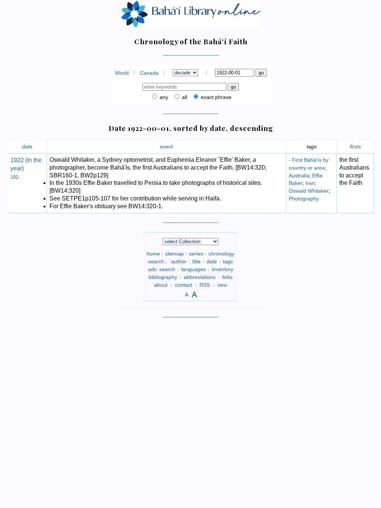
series (196, 254)
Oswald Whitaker (309, 191)
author (178, 261)
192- (15, 177)
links (227, 277)
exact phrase (215, 97)
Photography (304, 199)
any (163, 97)
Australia (299, 176)
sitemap (174, 254)
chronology (221, 254)
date (27, 146)
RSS (204, 285)
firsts (355, 146)
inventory (222, 269)
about (160, 285)
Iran (310, 183)
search (156, 261)
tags (228, 261)
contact (183, 285)
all (183, 97)
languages (193, 269)
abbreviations (199, 277)
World (122, 73)
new (222, 285)
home (153, 254)
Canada (149, 73)
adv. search (161, 269)
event (166, 146)
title (196, 261)
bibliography (162, 277)
